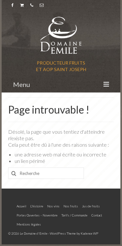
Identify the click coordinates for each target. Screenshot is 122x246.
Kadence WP (89, 233)
